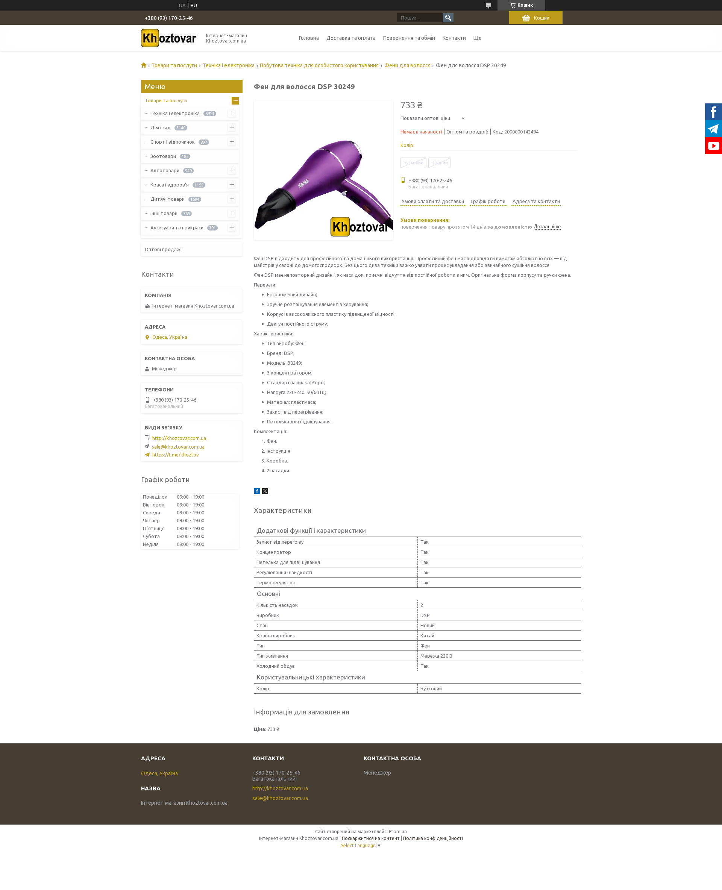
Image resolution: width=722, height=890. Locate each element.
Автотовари (164, 170)
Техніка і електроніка (229, 65)
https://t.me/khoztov (175, 454)
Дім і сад (160, 127)
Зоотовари (163, 156)
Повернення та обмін (409, 38)
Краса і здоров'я (169, 184)
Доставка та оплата (351, 38)
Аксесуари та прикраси (176, 227)
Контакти (454, 38)
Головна (309, 38)
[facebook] (257, 492)
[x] (265, 492)
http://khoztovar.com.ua (179, 438)
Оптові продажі (163, 249)
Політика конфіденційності (433, 838)
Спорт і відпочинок (172, 141)
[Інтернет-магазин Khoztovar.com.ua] (169, 38)
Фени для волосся (407, 65)
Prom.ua (398, 831)
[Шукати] (448, 17)
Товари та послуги (174, 65)
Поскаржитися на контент (371, 838)
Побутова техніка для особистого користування (319, 65)
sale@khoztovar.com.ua (178, 446)
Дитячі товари (167, 199)
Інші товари (163, 213)
